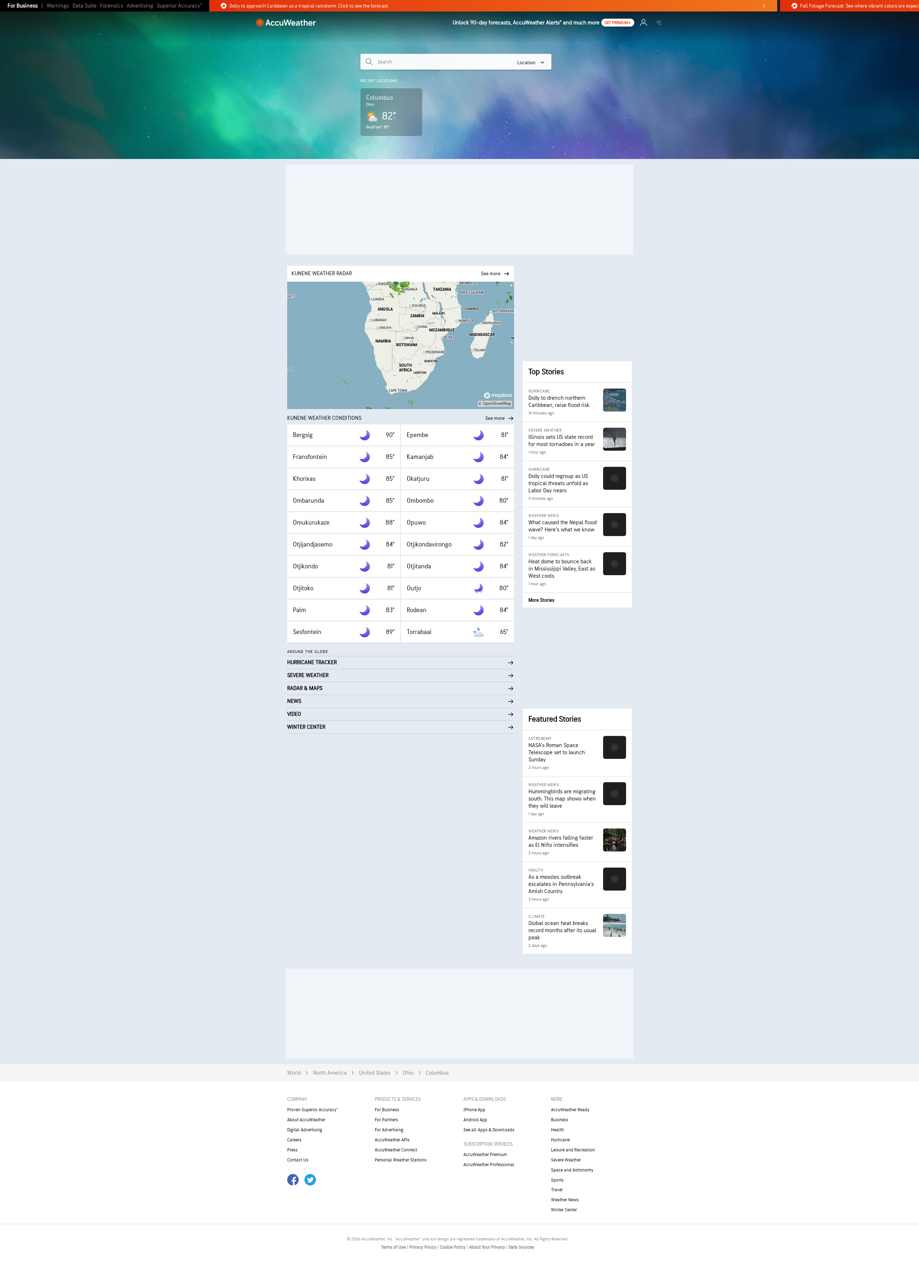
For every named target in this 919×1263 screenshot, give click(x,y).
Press (292, 1150)
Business (559, 1120)
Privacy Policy (423, 1247)
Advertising (140, 6)
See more (495, 418)
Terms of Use (394, 1247)
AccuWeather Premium (485, 1155)
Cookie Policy (453, 1247)
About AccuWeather (306, 1120)
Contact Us (297, 1160)
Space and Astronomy (572, 1170)
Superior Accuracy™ (179, 6)
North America (330, 1073)
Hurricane (560, 1140)
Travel (557, 1190)
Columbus (437, 1073)
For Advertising (389, 1130)
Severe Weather (566, 1160)
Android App (475, 1120)
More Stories (541, 600)
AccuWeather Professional (488, 1165)
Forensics (111, 6)
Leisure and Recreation (573, 1150)
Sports (557, 1180)
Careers (294, 1140)
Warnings (58, 6)
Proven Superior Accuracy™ (312, 1110)
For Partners (386, 1120)
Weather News (565, 1200)
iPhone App (474, 1110)
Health (557, 1130)
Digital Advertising (304, 1130)
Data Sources (521, 1247)
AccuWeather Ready (570, 1110)
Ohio (408, 1073)
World (294, 1073)
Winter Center (564, 1210)
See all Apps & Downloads (488, 1130)
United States (375, 1073)
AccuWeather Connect (396, 1150)
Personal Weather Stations (400, 1160)
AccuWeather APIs (392, 1140)
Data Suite (85, 6)
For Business (23, 6)
